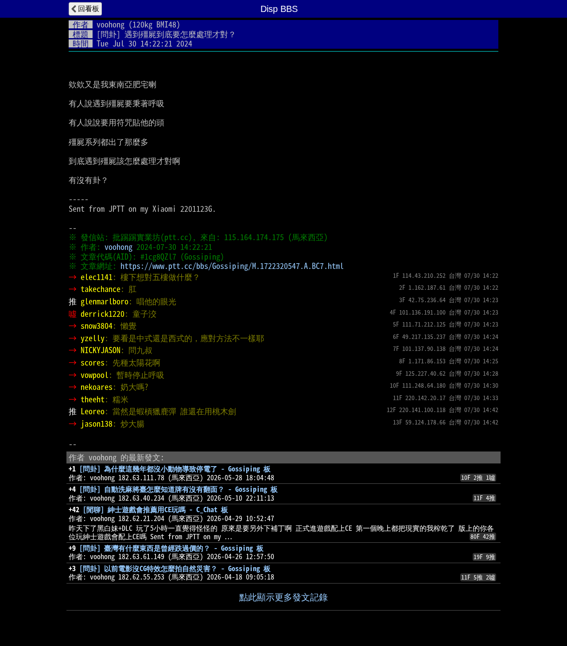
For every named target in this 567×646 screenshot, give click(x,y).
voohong (110, 24)
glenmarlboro (104, 301)
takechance (100, 289)
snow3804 (97, 326)
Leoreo (93, 411)
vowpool (95, 375)
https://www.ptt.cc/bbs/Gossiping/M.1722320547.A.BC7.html (232, 266)
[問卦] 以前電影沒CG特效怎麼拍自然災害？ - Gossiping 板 (175, 568)
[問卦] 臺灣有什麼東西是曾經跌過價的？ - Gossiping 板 (171, 548)
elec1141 (97, 277)
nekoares (97, 387)
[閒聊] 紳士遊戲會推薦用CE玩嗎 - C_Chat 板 (155, 509)
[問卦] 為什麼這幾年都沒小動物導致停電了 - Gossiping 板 (175, 468)
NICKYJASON (100, 350)
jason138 (97, 424)
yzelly (93, 338)
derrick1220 (102, 314)
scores (93, 362)
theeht (93, 399)
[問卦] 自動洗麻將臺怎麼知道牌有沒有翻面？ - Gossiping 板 (178, 489)
